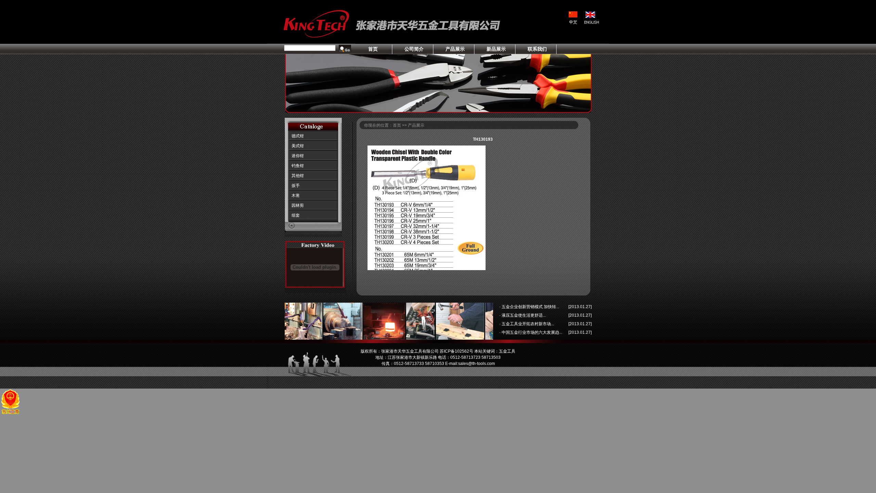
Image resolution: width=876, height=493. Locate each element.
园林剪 (298, 205)
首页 (373, 49)
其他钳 (298, 175)
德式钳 (298, 136)
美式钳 (298, 145)
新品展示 (496, 49)
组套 (296, 215)
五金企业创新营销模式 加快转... (530, 306)
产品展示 (455, 49)
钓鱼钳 (298, 165)
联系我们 (537, 49)
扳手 (296, 185)
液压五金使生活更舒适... (523, 315)
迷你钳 (298, 155)
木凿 (296, 195)
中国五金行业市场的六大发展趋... (531, 332)
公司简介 (414, 49)
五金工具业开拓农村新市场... (527, 323)
